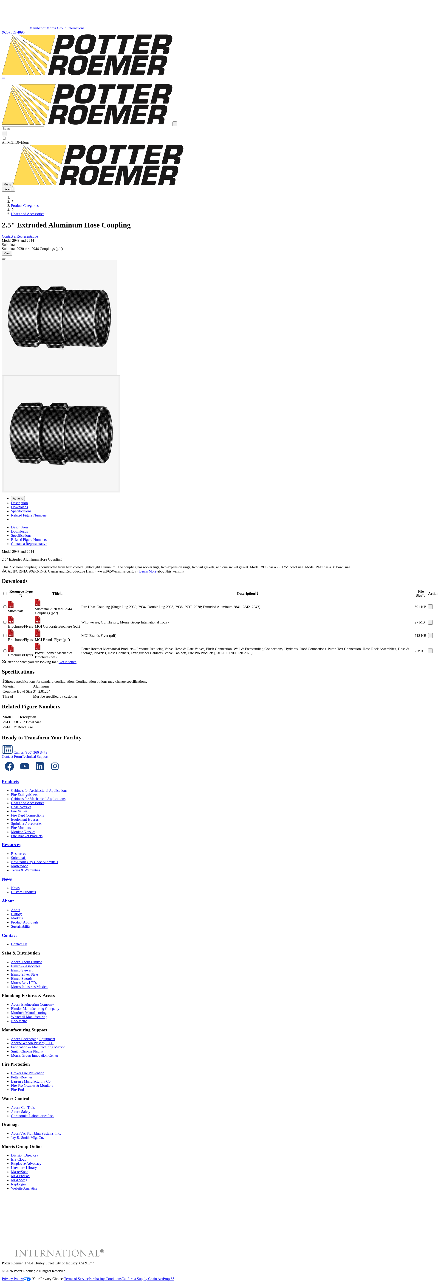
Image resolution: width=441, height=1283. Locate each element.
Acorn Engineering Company (32, 1004)
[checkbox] (220, 138)
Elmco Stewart (21, 970)
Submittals (18, 858)
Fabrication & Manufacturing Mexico (38, 1047)
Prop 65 (168, 1279)
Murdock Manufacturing (29, 1013)
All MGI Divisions (15, 142)
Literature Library (24, 1168)
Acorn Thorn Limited (26, 962)
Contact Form (12, 756)
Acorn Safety (20, 1112)
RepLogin (18, 1184)
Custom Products (23, 892)
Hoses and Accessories (27, 214)
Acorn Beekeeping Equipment (33, 1039)
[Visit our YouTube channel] (24, 773)
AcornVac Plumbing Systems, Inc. (36, 1133)
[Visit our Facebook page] (9, 773)
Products (10, 781)
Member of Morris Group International (57, 28)
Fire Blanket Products (26, 836)
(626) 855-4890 (13, 32)
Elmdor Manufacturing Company (35, 1009)
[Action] (430, 606)
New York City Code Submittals (34, 862)
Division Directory (24, 1155)
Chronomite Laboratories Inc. (32, 1116)
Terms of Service (76, 1279)
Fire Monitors (21, 828)
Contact (9, 935)
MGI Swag (19, 1180)
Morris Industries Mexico (29, 987)
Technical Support (35, 756)
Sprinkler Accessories (26, 823)
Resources (11, 844)
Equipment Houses (25, 819)
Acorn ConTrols (23, 1107)
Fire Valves (19, 811)
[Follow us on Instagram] (54, 773)
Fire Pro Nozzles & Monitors (32, 1085)
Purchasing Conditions (105, 1279)
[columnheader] (21, 593)
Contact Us (19, 944)
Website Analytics (24, 1188)
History (16, 914)
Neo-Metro (19, 1021)
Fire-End (17, 1090)
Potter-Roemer (21, 1077)
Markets (17, 918)
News (7, 879)
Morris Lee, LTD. (24, 983)
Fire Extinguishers (24, 795)
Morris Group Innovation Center (34, 1055)
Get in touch (67, 662)
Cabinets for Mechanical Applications (38, 799)
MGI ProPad (20, 1176)
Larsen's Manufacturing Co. (31, 1081)
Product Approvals (24, 922)
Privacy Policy (12, 1279)
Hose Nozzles (21, 807)
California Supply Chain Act (142, 1279)
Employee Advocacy (26, 1163)
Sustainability (21, 926)
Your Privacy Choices (48, 1279)
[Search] (4, 133)
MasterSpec (19, 866)
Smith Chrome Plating (27, 1051)
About (8, 900)
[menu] (220, 535)
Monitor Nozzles (23, 832)
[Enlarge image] (4, 259)
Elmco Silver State (24, 974)
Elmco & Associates (25, 966)
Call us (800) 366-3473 (30, 752)
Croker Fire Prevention (27, 1073)
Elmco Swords (21, 978)
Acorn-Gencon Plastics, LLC (32, 1043)
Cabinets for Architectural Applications (39, 790)
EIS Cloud (18, 1159)
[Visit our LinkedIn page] (39, 773)
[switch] (4, 138)
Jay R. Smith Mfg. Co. (27, 1138)
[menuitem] (19, 503)
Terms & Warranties (25, 870)
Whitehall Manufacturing (29, 1017)
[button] (3, 78)
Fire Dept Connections (27, 815)
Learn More (147, 571)
